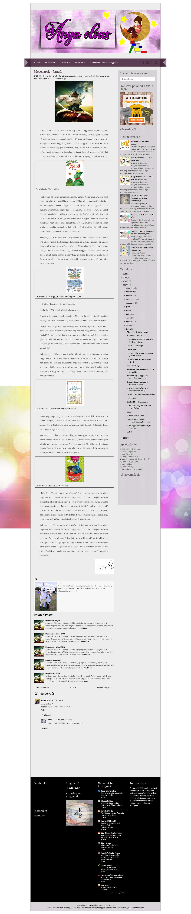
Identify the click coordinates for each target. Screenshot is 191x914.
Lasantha (87, 908)
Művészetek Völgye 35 (109, 887)
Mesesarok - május (52, 621)
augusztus (130, 303)
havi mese (100, 76)
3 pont (122, 459)
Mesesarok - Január (48, 71)
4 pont (122, 454)
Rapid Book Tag (133, 366)
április (128, 318)
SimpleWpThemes (62, 908)
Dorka (50, 720)
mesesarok (43, 79)
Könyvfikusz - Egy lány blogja (111, 833)
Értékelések (50, 62)
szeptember (130, 299)
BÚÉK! (129, 432)
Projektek (79, 62)
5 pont (122, 449)
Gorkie (43, 700)
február (129, 325)
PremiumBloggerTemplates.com (104, 908)
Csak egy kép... (132, 349)
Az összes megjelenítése (117, 893)
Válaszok (47, 715)
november (130, 292)
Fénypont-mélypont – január (137, 332)
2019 (125, 278)
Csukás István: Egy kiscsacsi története (52, 485)
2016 (125, 438)
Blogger (112, 905)
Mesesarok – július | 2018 (55, 647)
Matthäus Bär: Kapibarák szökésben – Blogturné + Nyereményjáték (110, 857)
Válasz (43, 710)
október (129, 295)
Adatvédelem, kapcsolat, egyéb (103, 62)
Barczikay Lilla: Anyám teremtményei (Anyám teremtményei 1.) (139, 198)
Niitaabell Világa (107, 801)
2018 (125, 281)
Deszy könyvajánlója (108, 791)
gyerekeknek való (89, 76)
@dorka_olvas (39, 816)
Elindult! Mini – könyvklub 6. (137, 402)
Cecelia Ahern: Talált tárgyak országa (141, 394)
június (128, 310)
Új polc (129, 412)
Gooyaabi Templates (136, 908)
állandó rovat (63, 76)
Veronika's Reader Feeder (110, 853)
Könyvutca (104, 885)
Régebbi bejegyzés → (105, 687)
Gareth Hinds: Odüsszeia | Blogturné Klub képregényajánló (110, 825)
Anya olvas (94, 905)
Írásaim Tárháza (106, 865)
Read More (83, 628)
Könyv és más (106, 843)
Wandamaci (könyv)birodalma (112, 875)
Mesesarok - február (53, 660)
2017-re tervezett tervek (135, 416)
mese (36, 79)
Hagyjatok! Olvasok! (108, 821)
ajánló (55, 76)
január (107, 76)
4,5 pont (123, 452)
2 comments (58, 79)
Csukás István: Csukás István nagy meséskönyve (56, 408)
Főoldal (37, 62)
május (128, 314)
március (129, 321)
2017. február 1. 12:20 (64, 720)
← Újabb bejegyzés (41, 687)
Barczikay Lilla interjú (135, 346)
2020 (125, 274)
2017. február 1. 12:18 (55, 700)
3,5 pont (123, 457)
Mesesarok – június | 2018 (55, 634)
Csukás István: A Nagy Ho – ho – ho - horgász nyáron (58, 296)
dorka (79, 76)
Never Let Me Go (107, 811)
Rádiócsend (131, 398)
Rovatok (65, 62)
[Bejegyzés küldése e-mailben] (35, 579)
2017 (125, 285)
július (128, 307)
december (73, 76)
